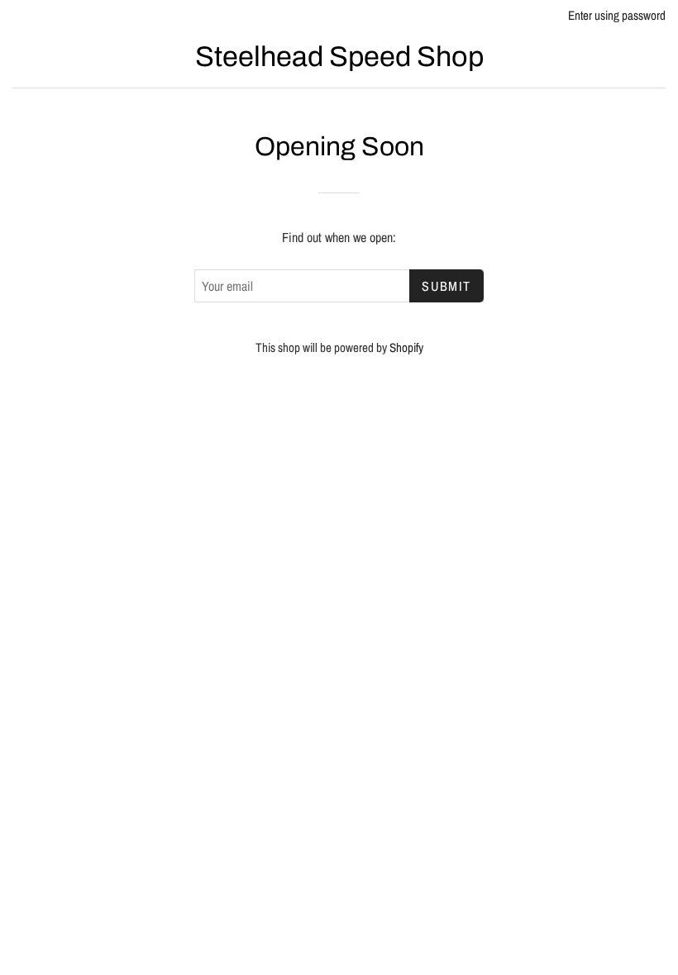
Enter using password (617, 15)
